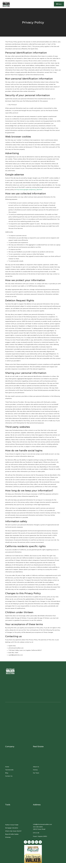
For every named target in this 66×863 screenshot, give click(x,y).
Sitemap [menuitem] (8, 837)
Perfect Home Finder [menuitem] (11, 825)
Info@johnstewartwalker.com (42, 824)
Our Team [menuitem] (36, 773)
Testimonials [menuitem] (9, 770)
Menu (60, 4)
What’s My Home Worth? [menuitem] (13, 831)
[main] (33, 334)
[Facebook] (25, 842)
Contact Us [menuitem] (8, 776)
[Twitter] (32, 842)
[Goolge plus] (36, 842)
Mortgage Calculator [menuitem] (11, 828)
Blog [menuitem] (6, 773)
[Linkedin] (29, 842)
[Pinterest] (40, 842)
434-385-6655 (38, 827)
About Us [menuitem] (36, 766)
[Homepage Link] (10, 671)
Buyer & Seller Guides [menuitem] (12, 834)
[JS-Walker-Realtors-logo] (6, 4)
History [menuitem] (35, 770)
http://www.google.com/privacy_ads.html (29, 189)
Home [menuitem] (7, 766)
